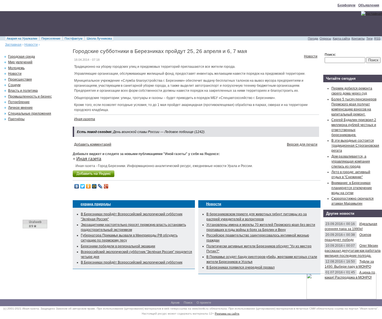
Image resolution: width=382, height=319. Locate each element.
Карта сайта (341, 38)
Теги (369, 38)
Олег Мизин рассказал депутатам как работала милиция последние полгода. (353, 251)
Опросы (325, 38)
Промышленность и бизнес (30, 96)
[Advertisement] (102, 23)
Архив (175, 302)
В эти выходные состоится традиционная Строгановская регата (355, 146)
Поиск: (330, 55)
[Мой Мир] (94, 186)
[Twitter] (83, 186)
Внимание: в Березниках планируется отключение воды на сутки (351, 188)
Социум (14, 85)
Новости (31, 44)
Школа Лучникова (99, 38)
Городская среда (21, 57)
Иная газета (84, 119)
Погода (313, 38)
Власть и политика (23, 91)
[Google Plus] (106, 186)
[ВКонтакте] (77, 186)
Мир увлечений (20, 62)
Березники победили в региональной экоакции (118, 246)
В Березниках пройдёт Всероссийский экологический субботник (131, 262)
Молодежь (16, 68)
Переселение (50, 38)
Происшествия (20, 79)
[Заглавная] (371, 14)
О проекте (204, 302)
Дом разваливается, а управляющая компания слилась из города (350, 161)
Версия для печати (302, 144)
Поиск (188, 302)
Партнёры (16, 119)
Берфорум (346, 5)
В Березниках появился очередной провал (240, 267)
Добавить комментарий (92, 144)
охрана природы (96, 204)
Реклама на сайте (227, 313)
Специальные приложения (29, 113)
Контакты (358, 38)
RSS (377, 38)
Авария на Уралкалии (22, 38)
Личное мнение (20, 108)
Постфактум (73, 38)
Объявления (368, 5)
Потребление (19, 102)
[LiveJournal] (100, 186)
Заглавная (13, 44)
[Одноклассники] (88, 186)
